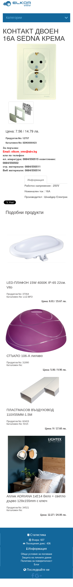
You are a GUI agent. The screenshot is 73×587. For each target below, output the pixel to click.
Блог (36, 564)
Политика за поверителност (36, 560)
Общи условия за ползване (36, 554)
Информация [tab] (36, 180)
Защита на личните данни (36, 557)
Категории (14, 17)
